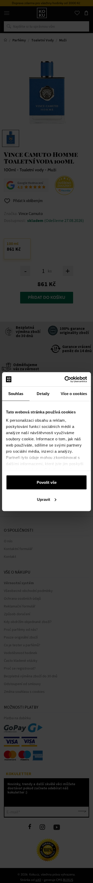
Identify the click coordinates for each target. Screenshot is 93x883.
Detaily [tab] (43, 393)
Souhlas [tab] (15, 393)
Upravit (43, 499)
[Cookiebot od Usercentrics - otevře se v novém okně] (65, 379)
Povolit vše (47, 482)
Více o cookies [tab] (74, 393)
